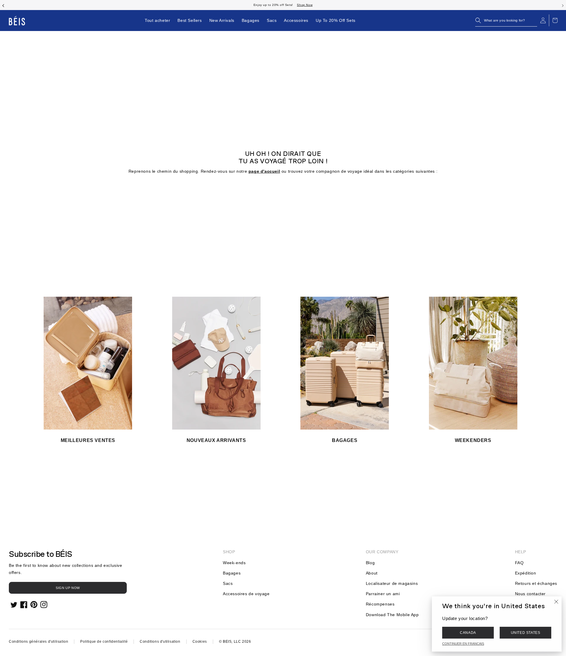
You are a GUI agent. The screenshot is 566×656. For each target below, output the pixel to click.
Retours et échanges (536, 583)
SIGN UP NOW (68, 588)
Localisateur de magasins (392, 583)
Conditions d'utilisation (160, 641)
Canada (468, 633)
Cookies (199, 641)
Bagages (232, 573)
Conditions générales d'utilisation (38, 641)
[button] (506, 20)
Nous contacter (530, 593)
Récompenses (380, 604)
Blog (370, 562)
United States (525, 633)
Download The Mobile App (392, 614)
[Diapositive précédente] (3, 5)
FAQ (519, 562)
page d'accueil (264, 171)
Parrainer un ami (383, 593)
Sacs (228, 583)
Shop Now (304, 4)
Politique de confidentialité (104, 641)
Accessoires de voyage (246, 593)
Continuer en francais (463, 643)
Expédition (525, 573)
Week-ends (234, 562)
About (372, 573)
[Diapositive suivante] (563, 5)
